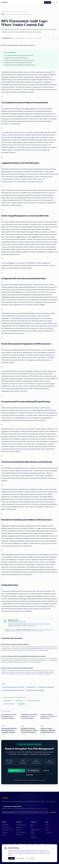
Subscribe (53, 812)
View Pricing (29, 775)
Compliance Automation (33, 700)
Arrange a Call (34, 770)
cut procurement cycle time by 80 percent (13, 690)
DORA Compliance (21, 832)
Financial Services (20, 824)
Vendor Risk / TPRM (7, 829)
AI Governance (5, 827)
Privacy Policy (41, 853)
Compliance (5, 832)
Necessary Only (20, 858)
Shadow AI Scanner (9, 703)
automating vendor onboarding (46, 687)
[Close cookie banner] (53, 848)
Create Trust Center (15, 770)
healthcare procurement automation (35, 690)
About (32, 824)
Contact (33, 834)
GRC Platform (7, 700)
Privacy (47, 827)
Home (2, 11)
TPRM (10, 11)
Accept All (11, 858)
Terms (46, 824)
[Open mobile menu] (56, 2)
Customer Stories (35, 829)
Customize (31, 858)
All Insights (21, 703)
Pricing (3, 834)
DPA (46, 829)
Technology (19, 829)
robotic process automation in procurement (13, 687)
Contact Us (46, 770)
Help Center (34, 837)
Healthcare (19, 827)
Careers (33, 832)
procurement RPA (31, 687)
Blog (6, 11)
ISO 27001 (18, 834)
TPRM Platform (19, 700)
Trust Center (48, 832)
